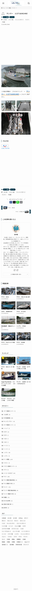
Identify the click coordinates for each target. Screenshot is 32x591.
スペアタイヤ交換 (6, 528)
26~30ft (5, 19)
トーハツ (6, 445)
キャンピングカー (9, 421)
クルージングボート (21, 523)
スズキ (6, 432)
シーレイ (6, 428)
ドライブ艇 (11, 19)
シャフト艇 (4, 526)
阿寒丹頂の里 (19, 544)
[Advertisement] (16, 43)
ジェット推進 (18, 526)
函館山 (13, 539)
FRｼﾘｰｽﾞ (4, 520)
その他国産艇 (8, 418)
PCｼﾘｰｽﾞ (16, 520)
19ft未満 (4, 518)
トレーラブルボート (6, 531)
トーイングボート (26, 531)
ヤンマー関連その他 (9, 494)
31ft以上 (20, 518)
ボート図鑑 (6, 17)
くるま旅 (6, 414)
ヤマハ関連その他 (9, 483)
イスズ (3, 523)
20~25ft (9, 518)
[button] (11, 202)
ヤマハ (6, 476)
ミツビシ (6, 463)
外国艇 (8, 542)
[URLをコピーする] (21, 202)
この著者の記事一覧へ (16, 274)
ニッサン (6, 452)
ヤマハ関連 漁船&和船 (10, 480)
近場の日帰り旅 (8, 504)
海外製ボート (5, 544)
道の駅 (6, 507)
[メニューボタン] (3, 3)
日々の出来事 (7, 501)
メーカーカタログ (9, 473)
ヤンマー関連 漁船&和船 (10, 490)
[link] (15, 270)
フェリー (4, 536)
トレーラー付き (16, 531)
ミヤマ (6, 469)
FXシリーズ (10, 520)
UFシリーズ (22, 520)
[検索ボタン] (28, 3)
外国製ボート (20, 542)
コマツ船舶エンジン (9, 425)
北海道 (24, 539)
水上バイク (27, 542)
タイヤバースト (15, 528)
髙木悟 (16, 234)
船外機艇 (12, 544)
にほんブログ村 (5, 148)
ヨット (3, 539)
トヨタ (6, 438)
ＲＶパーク (26, 544)
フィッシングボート (19, 19)
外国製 (6, 497)
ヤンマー (12, 17)
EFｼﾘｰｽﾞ (26, 518)
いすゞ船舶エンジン (9, 411)
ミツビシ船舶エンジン (10, 466)
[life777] (16, 3)
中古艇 (3, 22)
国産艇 (3, 542)
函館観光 (19, 539)
